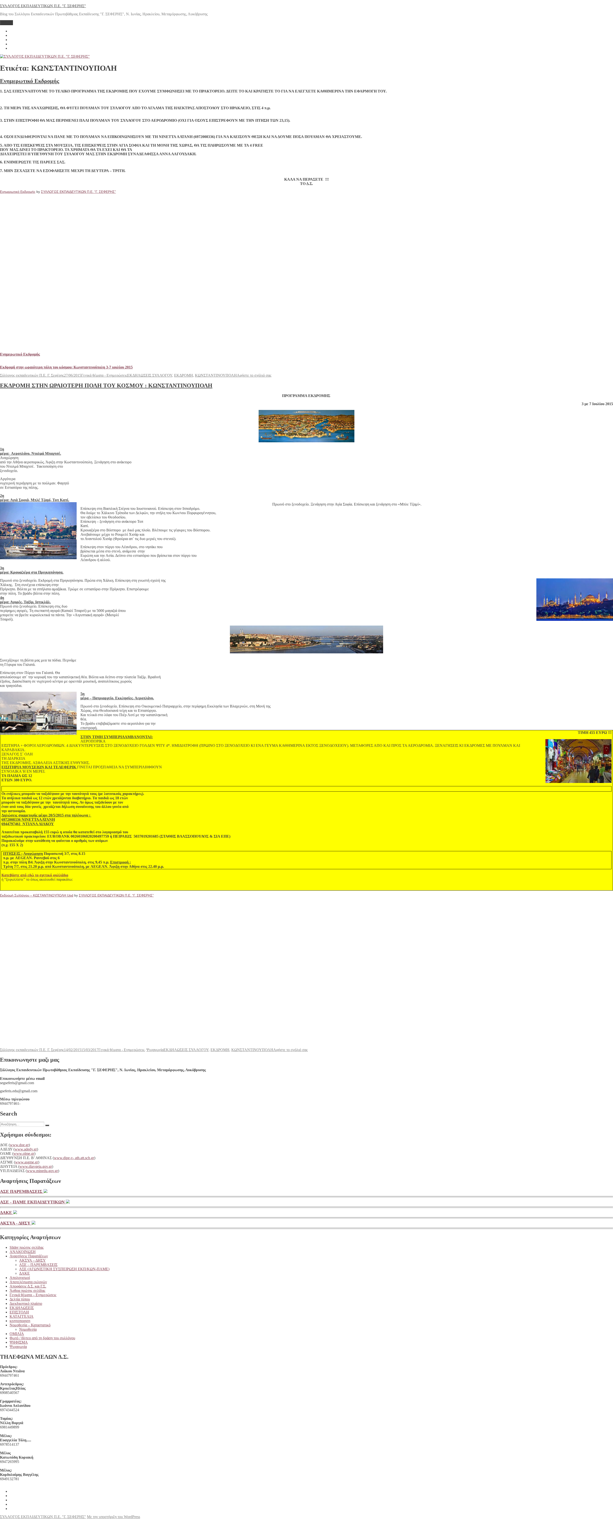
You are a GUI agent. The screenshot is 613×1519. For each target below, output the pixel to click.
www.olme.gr (23, 1153)
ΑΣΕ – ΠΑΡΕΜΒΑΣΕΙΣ (38, 1265)
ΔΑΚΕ (6, 1212)
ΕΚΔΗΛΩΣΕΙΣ (22, 1308)
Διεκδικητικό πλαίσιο (26, 1303)
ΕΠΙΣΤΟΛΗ (19, 1312)
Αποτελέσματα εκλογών (28, 1282)
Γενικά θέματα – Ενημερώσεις (33, 1295)
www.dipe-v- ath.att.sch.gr (74, 1158)
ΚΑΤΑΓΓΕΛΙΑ (22, 1316)
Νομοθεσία (28, 1329)
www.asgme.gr (26, 1162)
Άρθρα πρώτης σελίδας (27, 1291)
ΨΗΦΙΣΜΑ (19, 1342)
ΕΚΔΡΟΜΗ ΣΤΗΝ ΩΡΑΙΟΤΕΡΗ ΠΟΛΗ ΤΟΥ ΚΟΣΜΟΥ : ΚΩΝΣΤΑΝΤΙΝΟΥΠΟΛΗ (106, 385)
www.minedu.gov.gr (42, 1171)
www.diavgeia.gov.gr (35, 1166)
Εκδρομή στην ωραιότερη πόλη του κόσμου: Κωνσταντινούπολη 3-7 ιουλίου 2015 (66, 367)
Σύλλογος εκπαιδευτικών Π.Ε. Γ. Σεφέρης (32, 375)
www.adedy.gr (26, 1149)
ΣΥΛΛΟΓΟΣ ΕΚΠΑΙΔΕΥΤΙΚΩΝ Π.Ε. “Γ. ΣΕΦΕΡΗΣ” (78, 192)
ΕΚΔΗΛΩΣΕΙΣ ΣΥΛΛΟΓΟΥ (149, 375)
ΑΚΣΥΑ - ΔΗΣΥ (16, 1223)
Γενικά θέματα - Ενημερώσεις (104, 375)
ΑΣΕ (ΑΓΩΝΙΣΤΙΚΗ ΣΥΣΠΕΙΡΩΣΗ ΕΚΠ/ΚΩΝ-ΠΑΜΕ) (64, 1269)
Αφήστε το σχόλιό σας (254, 375)
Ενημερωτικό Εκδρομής (29, 81)
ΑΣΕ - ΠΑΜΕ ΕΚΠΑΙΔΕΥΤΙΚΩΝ (33, 1202)
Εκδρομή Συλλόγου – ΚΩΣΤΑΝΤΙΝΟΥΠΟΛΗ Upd (36, 895)
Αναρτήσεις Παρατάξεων (29, 1256)
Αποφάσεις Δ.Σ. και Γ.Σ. (28, 1286)
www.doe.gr (19, 1145)
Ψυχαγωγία (155, 1050)
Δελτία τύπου (20, 1299)
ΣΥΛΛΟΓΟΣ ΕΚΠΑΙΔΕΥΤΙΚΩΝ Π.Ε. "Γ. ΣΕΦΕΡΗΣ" (43, 6)
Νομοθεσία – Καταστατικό (30, 1325)
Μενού (6, 22)
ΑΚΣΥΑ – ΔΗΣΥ (32, 1260)
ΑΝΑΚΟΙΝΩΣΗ (23, 1252)
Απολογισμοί (20, 1278)
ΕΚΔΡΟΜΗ (183, 375)
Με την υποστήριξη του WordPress (113, 1517)
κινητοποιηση (20, 1321)
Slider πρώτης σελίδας (27, 1247)
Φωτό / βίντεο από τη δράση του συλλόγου (42, 1338)
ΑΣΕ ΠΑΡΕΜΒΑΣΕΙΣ (22, 1191)
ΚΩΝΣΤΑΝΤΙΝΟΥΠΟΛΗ (216, 375)
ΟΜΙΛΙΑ (17, 1334)
